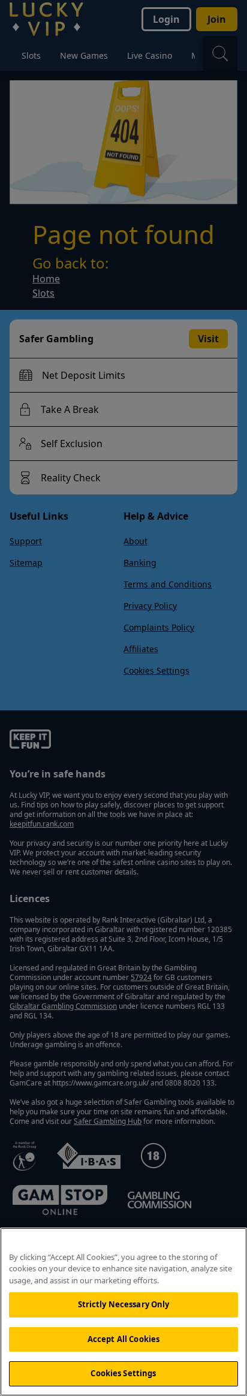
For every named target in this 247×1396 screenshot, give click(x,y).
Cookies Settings (123, 1373)
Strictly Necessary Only (124, 1304)
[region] (123, 1312)
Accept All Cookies (123, 1339)
